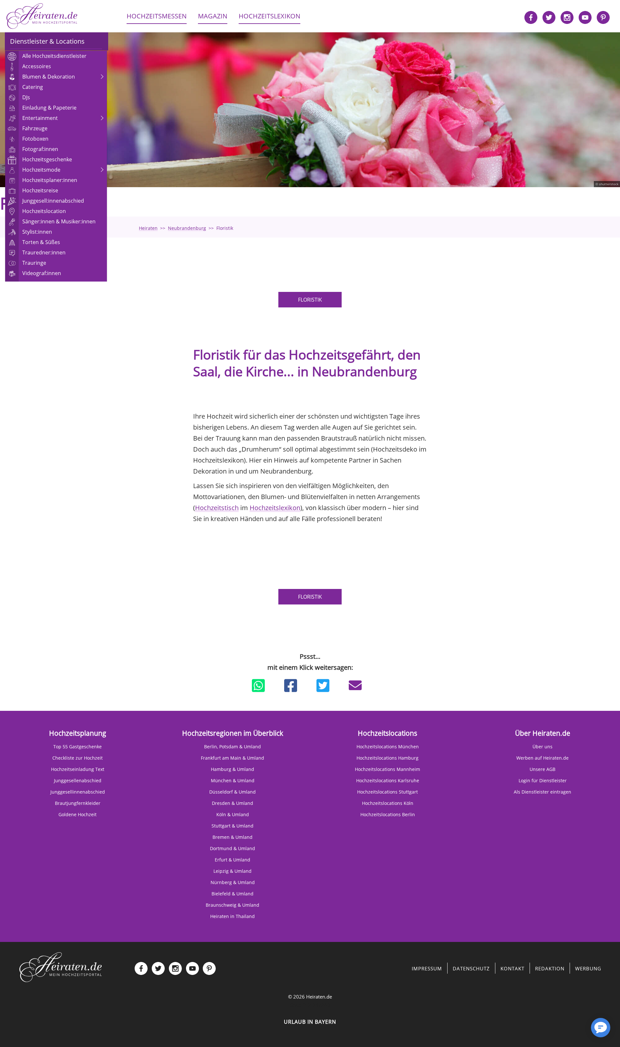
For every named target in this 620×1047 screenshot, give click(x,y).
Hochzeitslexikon (275, 507)
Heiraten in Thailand (232, 916)
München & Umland (232, 780)
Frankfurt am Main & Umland (232, 758)
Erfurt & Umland (232, 860)
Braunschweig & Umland (232, 905)
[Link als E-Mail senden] (355, 685)
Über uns (542, 746)
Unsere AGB (542, 769)
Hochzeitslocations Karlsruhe (387, 780)
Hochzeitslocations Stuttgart (387, 792)
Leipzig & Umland (232, 871)
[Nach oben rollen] (578, 1031)
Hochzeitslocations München (387, 746)
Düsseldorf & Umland (232, 792)
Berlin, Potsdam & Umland (232, 746)
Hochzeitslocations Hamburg (387, 758)
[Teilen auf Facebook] (290, 685)
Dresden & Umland (232, 803)
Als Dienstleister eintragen (542, 792)
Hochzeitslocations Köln (387, 803)
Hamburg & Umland (232, 769)
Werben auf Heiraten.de (542, 758)
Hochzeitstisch (217, 507)
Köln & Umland (232, 814)
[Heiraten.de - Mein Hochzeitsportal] (42, 16)
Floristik (310, 299)
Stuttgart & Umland (232, 826)
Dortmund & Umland (232, 848)
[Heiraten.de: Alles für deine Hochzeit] (60, 967)
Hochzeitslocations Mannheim (387, 769)
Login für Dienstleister (543, 780)
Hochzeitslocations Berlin (387, 814)
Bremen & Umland (232, 837)
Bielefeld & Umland (232, 894)
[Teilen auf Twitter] (322, 685)
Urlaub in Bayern (310, 1021)
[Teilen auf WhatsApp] (258, 685)
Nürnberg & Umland (233, 882)
